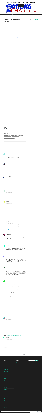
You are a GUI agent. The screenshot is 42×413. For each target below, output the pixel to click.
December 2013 (6, 369)
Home (5, 14)
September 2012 (6, 396)
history (6, 135)
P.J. (8, 221)
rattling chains (20, 135)
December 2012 (6, 391)
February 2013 (5, 387)
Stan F (7, 305)
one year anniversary (14, 135)
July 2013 (5, 378)
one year (9, 135)
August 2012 (5, 398)
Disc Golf (6, 133)
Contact (12, 14)
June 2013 (5, 380)
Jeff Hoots (7, 163)
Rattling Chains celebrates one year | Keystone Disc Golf (14, 335)
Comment (24, 354)
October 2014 (5, 362)
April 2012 (5, 405)
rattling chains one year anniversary (9, 138)
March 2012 (5, 407)
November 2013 (6, 371)
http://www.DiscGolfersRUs (9, 294)
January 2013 (5, 389)
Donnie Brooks (8, 337)
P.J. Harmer (9, 133)
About (8, 14)
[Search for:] (33, 19)
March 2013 (5, 385)
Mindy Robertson (8, 234)
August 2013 (5, 376)
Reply (6, 187)
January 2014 (5, 367)
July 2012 (5, 400)
